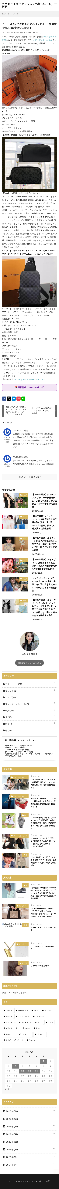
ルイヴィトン (23, 1010)
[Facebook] (4, 399)
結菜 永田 (19, 32)
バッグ (37, 32)
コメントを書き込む (29, 477)
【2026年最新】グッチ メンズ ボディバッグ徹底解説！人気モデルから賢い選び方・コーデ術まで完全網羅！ (44, 501)
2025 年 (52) (11, 1119)
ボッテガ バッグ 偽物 (15, 747)
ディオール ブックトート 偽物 (19, 752)
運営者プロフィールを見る (29, 663)
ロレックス (48, 1010)
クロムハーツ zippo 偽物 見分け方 (43, 948)
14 (36, 1071)
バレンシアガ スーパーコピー (18, 745)
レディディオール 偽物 (43, 40)
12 (22, 1071)
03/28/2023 (18, 431)
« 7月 (7, 1089)
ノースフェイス (24, 1016)
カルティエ (33, 1040)
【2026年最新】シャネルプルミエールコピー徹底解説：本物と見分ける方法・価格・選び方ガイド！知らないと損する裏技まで (43, 823)
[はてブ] (14, 399)
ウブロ (50, 1022)
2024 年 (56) (11, 1127)
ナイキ (36, 1010)
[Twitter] (9, 399)
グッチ (38, 1028)
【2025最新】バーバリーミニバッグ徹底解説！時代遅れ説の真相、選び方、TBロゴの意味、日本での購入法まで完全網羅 (44, 522)
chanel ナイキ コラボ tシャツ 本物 (43, 929)
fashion (27, 1028)
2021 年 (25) (11, 1150)
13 (29, 1071)
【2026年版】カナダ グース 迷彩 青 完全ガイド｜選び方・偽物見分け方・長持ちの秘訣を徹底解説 (43, 861)
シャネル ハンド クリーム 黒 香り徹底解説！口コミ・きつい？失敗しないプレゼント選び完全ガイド (43, 784)
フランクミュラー (12, 1028)
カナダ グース (26, 1022)
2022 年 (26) (11, 1142)
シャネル (9, 1010)
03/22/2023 (18, 457)
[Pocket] (18, 399)
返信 (26, 431)
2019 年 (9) (10, 1165)
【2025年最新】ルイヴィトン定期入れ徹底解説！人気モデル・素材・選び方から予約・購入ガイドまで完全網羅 (44, 544)
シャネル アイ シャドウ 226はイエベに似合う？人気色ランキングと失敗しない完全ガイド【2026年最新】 (44, 842)
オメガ (8, 1040)
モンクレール (11, 1022)
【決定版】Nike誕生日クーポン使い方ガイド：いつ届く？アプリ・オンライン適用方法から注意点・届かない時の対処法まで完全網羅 (43, 893)
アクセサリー (13, 684)
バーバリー (41, 1034)
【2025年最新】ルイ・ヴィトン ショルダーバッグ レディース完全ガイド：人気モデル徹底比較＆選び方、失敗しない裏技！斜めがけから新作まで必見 (44, 608)
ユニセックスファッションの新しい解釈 (24, 5)
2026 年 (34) (11, 1111)
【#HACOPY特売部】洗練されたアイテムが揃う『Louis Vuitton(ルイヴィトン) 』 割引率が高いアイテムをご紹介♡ (43, 913)
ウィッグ (10, 691)
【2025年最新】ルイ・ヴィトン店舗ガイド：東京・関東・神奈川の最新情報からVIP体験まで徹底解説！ (44, 564)
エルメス (9, 1016)
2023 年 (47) (11, 1134)
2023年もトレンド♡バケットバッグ (29, 380)
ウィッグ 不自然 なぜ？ (40, 966)
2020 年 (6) (10, 1157)
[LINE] (23, 399)
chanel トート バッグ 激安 (17, 750)
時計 (9, 711)
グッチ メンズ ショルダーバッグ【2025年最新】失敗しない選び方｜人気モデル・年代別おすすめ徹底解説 (44, 584)
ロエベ (39, 1022)
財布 (8, 724)
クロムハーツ (11, 1034)
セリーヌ (19, 1040)
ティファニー (26, 1034)
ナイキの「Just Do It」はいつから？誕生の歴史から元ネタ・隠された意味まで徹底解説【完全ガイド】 (43, 803)
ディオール (39, 1016)
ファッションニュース (17, 704)
